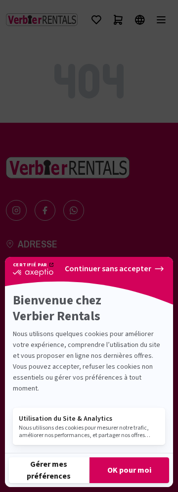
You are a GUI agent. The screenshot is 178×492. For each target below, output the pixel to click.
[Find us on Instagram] (16, 210)
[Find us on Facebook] (45, 210)
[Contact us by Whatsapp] (73, 210)
